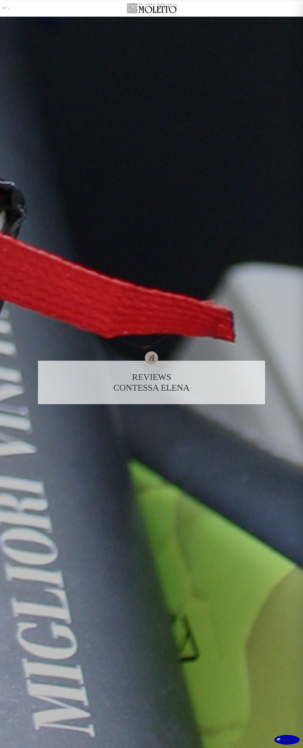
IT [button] (4, 8)
